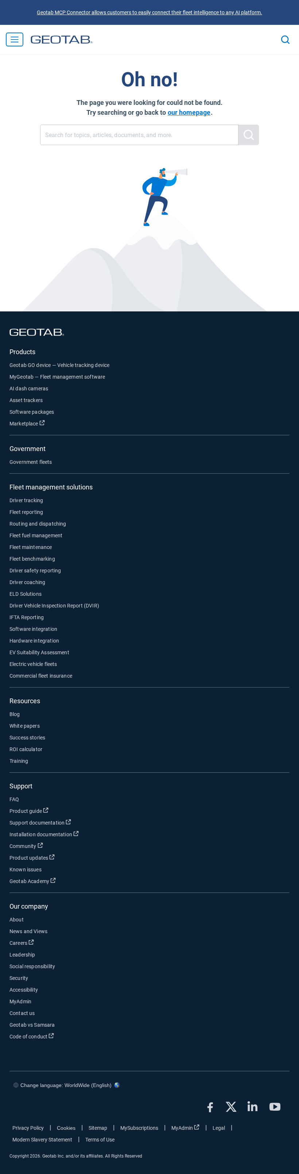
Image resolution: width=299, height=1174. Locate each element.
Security (18, 978)
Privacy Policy (28, 1128)
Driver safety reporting (35, 570)
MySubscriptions (139, 1128)
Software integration (33, 629)
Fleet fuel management (35, 535)
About (16, 920)
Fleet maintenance (30, 547)
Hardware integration (34, 641)
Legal (219, 1128)
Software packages (31, 412)
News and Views (28, 931)
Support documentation (64, 822)
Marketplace (50, 423)
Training (18, 761)
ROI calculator (25, 749)
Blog (14, 714)
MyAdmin (20, 1001)
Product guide (52, 811)
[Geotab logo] (62, 39)
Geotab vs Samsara (32, 1025)
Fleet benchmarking (32, 559)
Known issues (25, 869)
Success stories (27, 738)
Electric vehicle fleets (33, 664)
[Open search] (285, 40)
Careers (45, 943)
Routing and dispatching (37, 524)
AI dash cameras (28, 388)
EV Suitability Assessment (39, 652)
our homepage (189, 112)
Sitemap (98, 1128)
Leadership (22, 955)
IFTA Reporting (26, 617)
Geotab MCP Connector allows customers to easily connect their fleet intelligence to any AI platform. (149, 12)
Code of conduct (55, 1036)
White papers (24, 726)
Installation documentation (67, 834)
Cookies (66, 1128)
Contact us (22, 1013)
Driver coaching (27, 582)
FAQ (14, 799)
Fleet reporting (26, 512)
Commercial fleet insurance (40, 676)
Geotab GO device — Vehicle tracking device (59, 365)
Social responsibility (32, 966)
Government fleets (30, 462)
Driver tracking (26, 500)
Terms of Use (99, 1140)
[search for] (248, 135)
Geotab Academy (56, 881)
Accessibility (23, 990)
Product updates (55, 858)
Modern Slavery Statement (42, 1140)
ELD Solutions (25, 594)
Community (49, 846)
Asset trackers (26, 400)
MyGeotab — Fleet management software (57, 377)
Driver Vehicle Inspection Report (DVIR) (54, 606)
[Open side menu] (14, 39)
